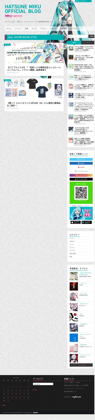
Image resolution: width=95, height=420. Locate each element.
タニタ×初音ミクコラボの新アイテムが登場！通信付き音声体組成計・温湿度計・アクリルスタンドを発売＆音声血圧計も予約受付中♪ (84, 119)
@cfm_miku (81, 159)
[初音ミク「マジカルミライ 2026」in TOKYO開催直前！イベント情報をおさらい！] (71, 77)
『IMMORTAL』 (83, 324)
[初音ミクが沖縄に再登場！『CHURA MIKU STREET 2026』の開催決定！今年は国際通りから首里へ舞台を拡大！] (71, 140)
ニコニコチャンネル (82, 171)
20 (20, 394)
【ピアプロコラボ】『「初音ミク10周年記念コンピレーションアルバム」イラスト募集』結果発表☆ (34, 68)
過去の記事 (73, 253)
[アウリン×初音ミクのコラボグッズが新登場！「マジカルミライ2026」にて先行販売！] (71, 48)
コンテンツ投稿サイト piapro (72, 382)
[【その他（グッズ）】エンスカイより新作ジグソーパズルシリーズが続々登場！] (71, 95)
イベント (18, 28)
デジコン (43, 28)
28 (24, 397)
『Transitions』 (83, 344)
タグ (88, 42)
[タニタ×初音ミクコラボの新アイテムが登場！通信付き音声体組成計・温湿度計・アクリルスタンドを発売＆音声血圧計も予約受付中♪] (71, 117)
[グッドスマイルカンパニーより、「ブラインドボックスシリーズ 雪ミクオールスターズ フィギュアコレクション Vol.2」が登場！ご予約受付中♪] (71, 104)
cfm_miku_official (82, 175)
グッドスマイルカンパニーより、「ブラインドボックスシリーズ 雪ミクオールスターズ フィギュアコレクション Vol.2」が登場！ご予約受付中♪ (84, 106)
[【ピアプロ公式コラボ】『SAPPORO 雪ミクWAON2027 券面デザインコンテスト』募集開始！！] (71, 129)
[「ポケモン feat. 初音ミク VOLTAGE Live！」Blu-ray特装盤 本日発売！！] (71, 57)
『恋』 (81, 314)
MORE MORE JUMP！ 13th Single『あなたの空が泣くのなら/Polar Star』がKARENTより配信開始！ (84, 67)
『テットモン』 (83, 293)
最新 (74, 42)
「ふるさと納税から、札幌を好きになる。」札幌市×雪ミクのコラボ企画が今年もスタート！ (84, 86)
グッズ (34, 28)
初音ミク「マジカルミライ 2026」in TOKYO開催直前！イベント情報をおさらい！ (84, 77)
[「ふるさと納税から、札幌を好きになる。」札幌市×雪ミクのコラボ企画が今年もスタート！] (71, 86)
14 (24, 390)
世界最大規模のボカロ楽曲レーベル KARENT (76, 385)
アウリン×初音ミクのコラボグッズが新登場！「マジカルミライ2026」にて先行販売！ (84, 48)
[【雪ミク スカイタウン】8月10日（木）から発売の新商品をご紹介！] (34, 88)
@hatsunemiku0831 (81, 179)
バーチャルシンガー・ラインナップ (73, 388)
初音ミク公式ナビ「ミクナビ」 (81, 206)
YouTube (81, 167)
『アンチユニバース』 (85, 355)
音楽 (26, 28)
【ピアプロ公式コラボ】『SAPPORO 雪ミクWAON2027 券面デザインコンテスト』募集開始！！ (83, 130)
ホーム (9, 28)
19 (16, 394)
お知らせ (53, 28)
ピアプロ (74, 28)
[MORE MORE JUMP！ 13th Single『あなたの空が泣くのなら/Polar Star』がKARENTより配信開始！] (71, 66)
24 (8, 397)
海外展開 (64, 28)
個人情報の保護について (70, 391)
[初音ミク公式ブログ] (23, 11)
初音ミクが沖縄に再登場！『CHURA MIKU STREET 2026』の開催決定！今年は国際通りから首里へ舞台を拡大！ (84, 141)
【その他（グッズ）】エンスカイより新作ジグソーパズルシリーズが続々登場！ (84, 95)
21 (24, 394)
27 (20, 397)
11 (12, 390)
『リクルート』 (83, 283)
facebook (81, 163)
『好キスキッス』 (84, 303)
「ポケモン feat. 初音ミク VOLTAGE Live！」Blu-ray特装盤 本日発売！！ (83, 57)
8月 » (4, 405)
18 (12, 394)
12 (16, 390)
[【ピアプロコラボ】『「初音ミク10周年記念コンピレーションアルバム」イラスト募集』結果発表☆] (34, 53)
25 (12, 397)
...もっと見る (81, 365)
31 (8, 401)
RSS (35, 389)
